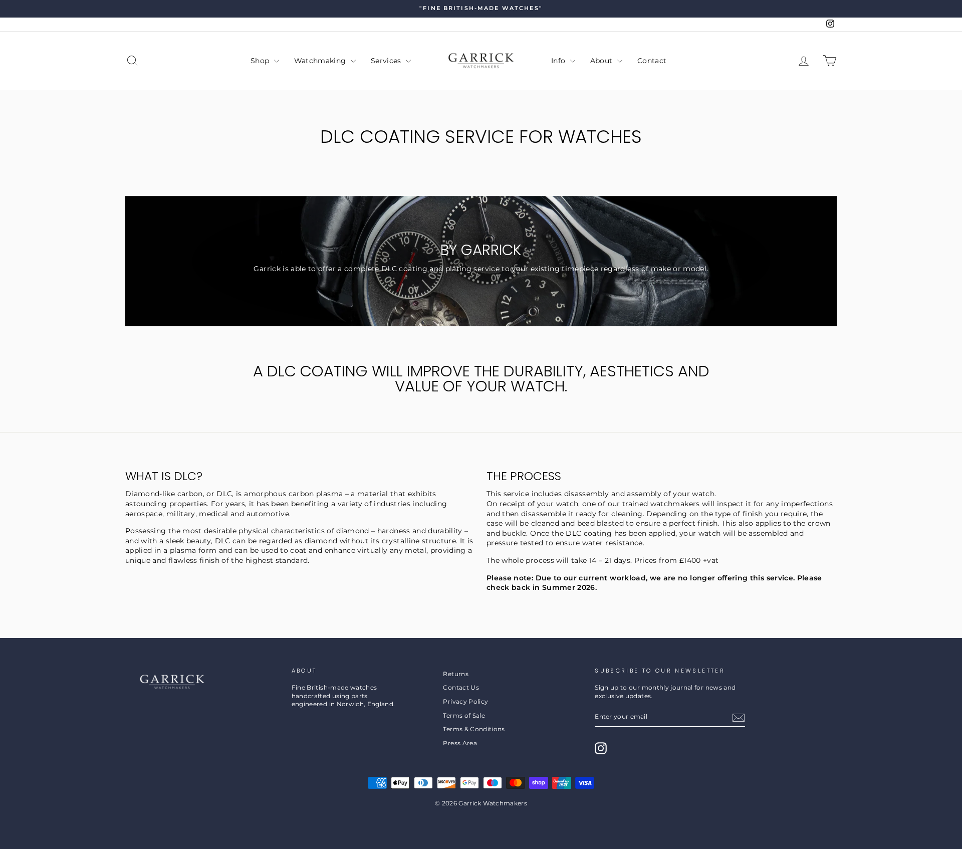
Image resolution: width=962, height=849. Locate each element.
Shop (261, 60)
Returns (455, 674)
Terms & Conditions (474, 729)
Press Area (460, 743)
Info (559, 60)
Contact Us (461, 687)
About (602, 60)
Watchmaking (321, 60)
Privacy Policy (465, 701)
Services (387, 60)
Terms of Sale (464, 715)
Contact (651, 60)
